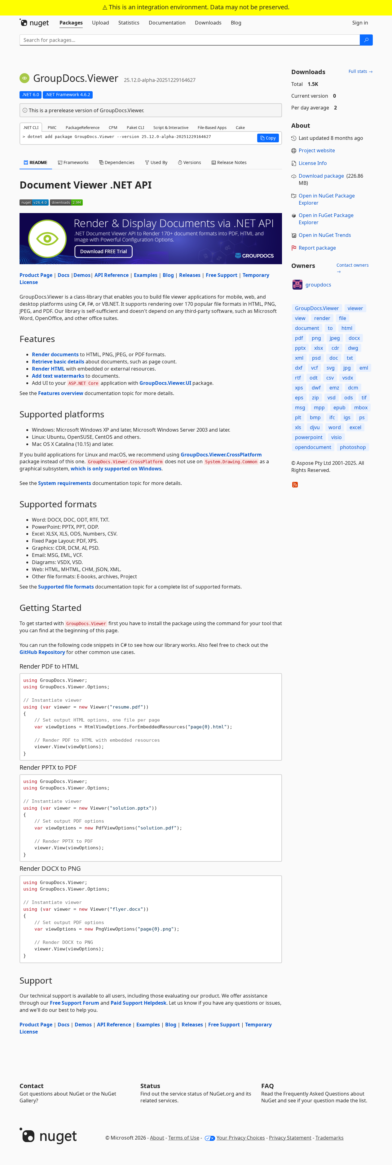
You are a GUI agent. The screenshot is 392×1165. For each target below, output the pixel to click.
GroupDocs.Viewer (317, 308)
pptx (300, 348)
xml (299, 357)
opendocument (313, 447)
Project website (317, 150)
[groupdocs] (297, 284)
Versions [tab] (191, 162)
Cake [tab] (240, 127)
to (330, 328)
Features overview (60, 393)
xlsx (318, 348)
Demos (81, 275)
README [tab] (38, 162)
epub (339, 407)
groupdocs (318, 284)
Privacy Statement (290, 1137)
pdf (299, 338)
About (157, 1137)
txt (350, 357)
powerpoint (309, 437)
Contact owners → (353, 268)
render (322, 318)
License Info (313, 163)
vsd (332, 397)
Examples (145, 275)
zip (315, 397)
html (346, 328)
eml (363, 367)
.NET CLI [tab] (30, 127)
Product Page (36, 275)
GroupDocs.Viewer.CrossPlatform (221, 454)
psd (316, 357)
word (334, 427)
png (316, 338)
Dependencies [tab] (119, 162)
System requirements (64, 483)
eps (299, 397)
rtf (298, 377)
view (300, 318)
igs (347, 417)
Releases (189, 275)
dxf (298, 367)
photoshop (353, 447)
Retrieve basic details (58, 361)
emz (334, 387)
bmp (315, 417)
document (307, 328)
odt (314, 377)
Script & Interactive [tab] (170, 127)
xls (298, 427)
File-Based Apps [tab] (212, 127)
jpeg (335, 338)
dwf (316, 387)
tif (364, 397)
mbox (361, 407)
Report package (317, 247)
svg (331, 367)
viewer (355, 308)
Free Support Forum (74, 1002)
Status (150, 1086)
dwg (353, 348)
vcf (314, 367)
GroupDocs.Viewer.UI (165, 383)
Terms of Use (183, 1137)
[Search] (366, 40)
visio (336, 437)
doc (333, 357)
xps (299, 387)
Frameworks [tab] (75, 162)
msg (300, 407)
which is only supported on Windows (116, 468)
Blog (168, 275)
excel (355, 427)
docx (354, 338)
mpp (319, 407)
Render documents (55, 354)
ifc (332, 417)
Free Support (221, 275)
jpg (347, 367)
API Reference (112, 275)
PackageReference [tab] (82, 127)
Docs (63, 275)
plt (298, 417)
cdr (335, 348)
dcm (353, 387)
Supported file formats (66, 586)
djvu (315, 427)
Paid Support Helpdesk (138, 1002)
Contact (32, 1086)
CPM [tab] (113, 127)
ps (362, 417)
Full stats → (361, 71)
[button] (268, 138)
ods (348, 397)
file (342, 318)
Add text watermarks (58, 375)
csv (330, 377)
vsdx (347, 377)
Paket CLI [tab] (135, 127)
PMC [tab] (52, 127)
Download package (321, 175)
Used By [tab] (158, 162)
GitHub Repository (42, 652)
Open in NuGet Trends (325, 235)
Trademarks (329, 1137)
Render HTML (48, 368)
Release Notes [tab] (231, 162)
